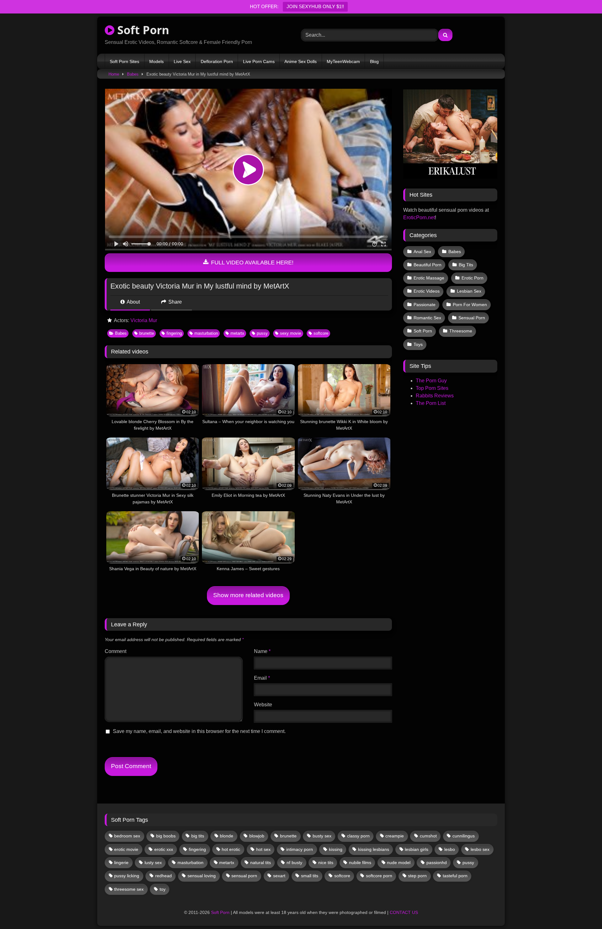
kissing (335, 849)
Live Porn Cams (259, 61)
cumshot (428, 835)
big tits (197, 835)
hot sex (263, 849)
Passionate (425, 304)
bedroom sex (127, 835)
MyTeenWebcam (343, 61)
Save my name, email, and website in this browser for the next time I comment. (199, 731)
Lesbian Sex (469, 291)
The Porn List (431, 403)
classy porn (358, 835)
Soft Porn (141, 30)
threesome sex (129, 889)
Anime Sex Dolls (300, 61)
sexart (279, 875)
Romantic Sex (427, 317)
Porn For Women (470, 304)
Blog (374, 61)
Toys (418, 344)
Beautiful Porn (427, 264)
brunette (146, 333)
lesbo (449, 849)
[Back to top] (582, 910)
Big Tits (466, 264)
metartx (237, 333)
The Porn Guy (431, 380)
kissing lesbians (373, 849)
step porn (417, 875)
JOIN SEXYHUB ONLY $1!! (315, 6)
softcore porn (379, 875)
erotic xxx (163, 849)
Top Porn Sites (432, 388)
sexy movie (290, 333)
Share (174, 302)
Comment (115, 651)
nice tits (325, 862)
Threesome (460, 330)
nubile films (360, 862)
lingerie (121, 862)
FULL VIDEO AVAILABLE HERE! (251, 262)
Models (156, 61)
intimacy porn (299, 849)
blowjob (256, 835)
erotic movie (126, 849)
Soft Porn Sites (124, 61)
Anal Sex (422, 251)
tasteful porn (455, 875)
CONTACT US (404, 912)
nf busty (294, 862)
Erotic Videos (427, 291)
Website (263, 704)
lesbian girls (416, 849)
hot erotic (231, 849)
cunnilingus (463, 835)
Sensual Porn (471, 317)
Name (262, 651)
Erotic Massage (429, 277)
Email (262, 678)
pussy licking (126, 875)
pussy (262, 333)
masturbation (206, 333)
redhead (163, 875)
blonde (226, 835)
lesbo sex (480, 849)
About (133, 302)
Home (113, 74)
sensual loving (201, 875)
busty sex (322, 835)
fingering (174, 333)
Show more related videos (248, 595)
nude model (398, 862)
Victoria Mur (143, 320)
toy (163, 889)
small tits (309, 875)
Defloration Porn (217, 61)
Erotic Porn (472, 277)
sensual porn (244, 875)
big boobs (166, 835)
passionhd (436, 862)
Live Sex (182, 61)
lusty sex (153, 862)
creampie (394, 835)
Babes (133, 74)
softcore (321, 333)
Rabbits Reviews (435, 395)
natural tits (260, 862)
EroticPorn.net (419, 217)
